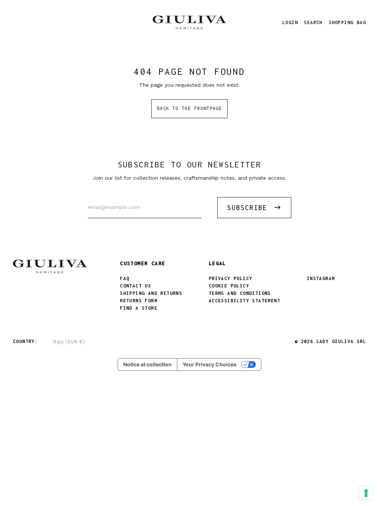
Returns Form (138, 300)
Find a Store (138, 308)
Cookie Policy (229, 286)
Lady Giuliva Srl (341, 341)
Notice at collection (147, 364)
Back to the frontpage (189, 108)
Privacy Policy (230, 278)
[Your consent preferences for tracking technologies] (366, 493)
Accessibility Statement (244, 300)
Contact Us (135, 286)
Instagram (321, 278)
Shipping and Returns (151, 293)
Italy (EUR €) (69, 341)
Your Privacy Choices (209, 364)
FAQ (124, 278)
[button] (313, 22)
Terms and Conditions (240, 293)
